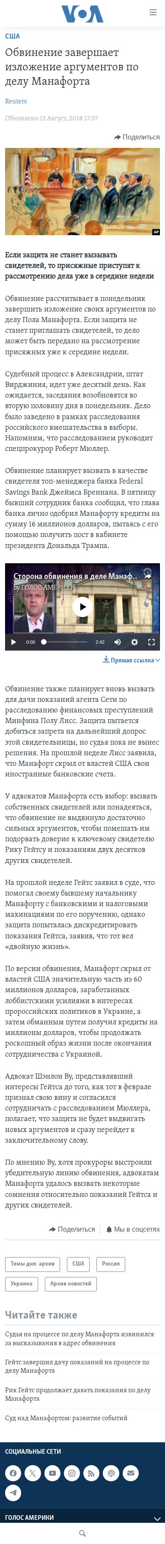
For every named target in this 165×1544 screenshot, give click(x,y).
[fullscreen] (151, 642)
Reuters (16, 101)
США (12, 37)
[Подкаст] (111, 1473)
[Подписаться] (131, 1473)
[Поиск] (82, 1533)
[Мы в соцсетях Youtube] (52, 1473)
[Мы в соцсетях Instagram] (72, 1473)
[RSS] (91, 1473)
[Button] (137, 137)
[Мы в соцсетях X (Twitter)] (33, 1473)
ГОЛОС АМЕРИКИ (48, 587)
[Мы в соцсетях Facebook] (13, 1473)
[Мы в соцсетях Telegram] (13, 1493)
